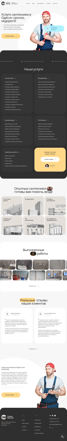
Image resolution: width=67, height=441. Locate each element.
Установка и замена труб (11, 97)
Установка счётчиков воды (44, 92)
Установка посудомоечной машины (14, 104)
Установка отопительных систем (46, 134)
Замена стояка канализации (12, 129)
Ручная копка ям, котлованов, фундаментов (16, 165)
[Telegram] (50, 415)
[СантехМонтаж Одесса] (5, 3)
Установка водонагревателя (12, 87)
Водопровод (37, 426)
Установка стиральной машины (13, 109)
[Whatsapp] (55, 415)
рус (50, 427)
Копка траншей (9, 160)
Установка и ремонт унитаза (12, 99)
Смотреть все (32, 286)
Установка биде (9, 84)
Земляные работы (39, 433)
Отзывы (48, 3)
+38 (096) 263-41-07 (54, 418)
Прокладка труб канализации (12, 134)
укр (52, 427)
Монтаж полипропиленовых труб (46, 87)
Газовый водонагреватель (11, 81)
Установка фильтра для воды (45, 94)
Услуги (28, 3)
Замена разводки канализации (13, 126)
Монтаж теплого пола (43, 129)
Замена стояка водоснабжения (46, 84)
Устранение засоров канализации (13, 141)
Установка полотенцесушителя (46, 89)
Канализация (37, 423)
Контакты (55, 3)
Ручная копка (8, 163)
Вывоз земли (8, 158)
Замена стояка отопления (44, 126)
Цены (33, 3)
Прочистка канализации (11, 136)
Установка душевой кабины (12, 89)
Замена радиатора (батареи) (45, 124)
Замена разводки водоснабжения (46, 81)
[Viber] (52, 415)
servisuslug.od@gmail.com (55, 424)
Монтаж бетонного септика (12, 131)
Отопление (37, 429)
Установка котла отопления (45, 131)
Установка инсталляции (11, 102)
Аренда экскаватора (10, 155)
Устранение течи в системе (45, 97)
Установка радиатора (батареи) (46, 136)
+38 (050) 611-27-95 (54, 421)
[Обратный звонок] (62, 436)
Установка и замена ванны (12, 92)
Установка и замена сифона (12, 139)
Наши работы (40, 3)
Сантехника (37, 420)
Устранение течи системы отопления (47, 139)
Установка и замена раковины (12, 94)
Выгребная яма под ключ (11, 124)
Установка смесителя (10, 107)
